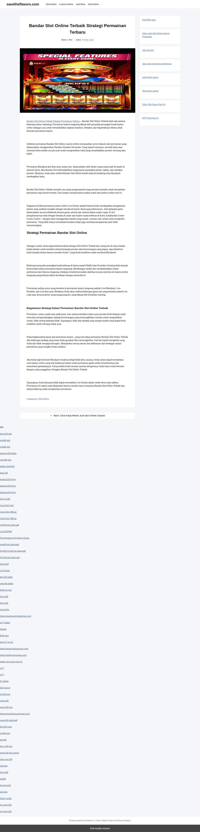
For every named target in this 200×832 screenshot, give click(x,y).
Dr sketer (4, 681)
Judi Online (93, 4)
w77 (2, 668)
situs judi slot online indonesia (156, 64)
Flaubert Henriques (123, 821)
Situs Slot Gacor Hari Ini (153, 104)
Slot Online (51, 4)
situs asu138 (6, 759)
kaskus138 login (8, 479)
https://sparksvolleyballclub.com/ (15, 616)
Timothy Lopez (88, 40)
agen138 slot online (9, 753)
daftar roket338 (7, 466)
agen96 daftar (6, 583)
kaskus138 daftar (8, 453)
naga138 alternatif (8, 720)
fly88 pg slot (6, 590)
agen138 (4, 701)
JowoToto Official (8, 512)
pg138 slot (5, 694)
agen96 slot (5, 460)
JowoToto (4, 609)
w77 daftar (5, 622)
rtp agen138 (6, 805)
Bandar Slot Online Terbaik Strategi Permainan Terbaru (53, 121)
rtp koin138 (5, 785)
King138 (4, 596)
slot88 (3, 779)
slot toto (3, 766)
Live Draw (5, 570)
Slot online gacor (150, 91)
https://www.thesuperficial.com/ (15, 714)
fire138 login (6, 727)
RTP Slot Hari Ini (150, 118)
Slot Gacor (5, 688)
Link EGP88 (6, 531)
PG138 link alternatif (10, 557)
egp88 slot (5, 440)
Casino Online (66, 4)
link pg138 (5, 499)
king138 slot (6, 434)
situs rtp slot (148, 50)
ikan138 (4, 473)
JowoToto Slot (7, 505)
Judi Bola (80, 4)
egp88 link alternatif (9, 525)
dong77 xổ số (6, 642)
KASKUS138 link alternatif (13, 551)
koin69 (3, 740)
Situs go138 (6, 798)
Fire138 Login (149, 20)
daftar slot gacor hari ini (11, 662)
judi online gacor (150, 77)
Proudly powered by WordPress (82, 821)
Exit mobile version (100, 828)
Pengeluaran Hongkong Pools (14, 538)
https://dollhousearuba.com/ (13, 655)
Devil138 (4, 564)
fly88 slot (4, 636)
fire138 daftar (6, 577)
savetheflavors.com (23, 4)
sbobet (3, 629)
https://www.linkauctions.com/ (14, 649)
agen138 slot (6, 707)
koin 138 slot (6, 746)
